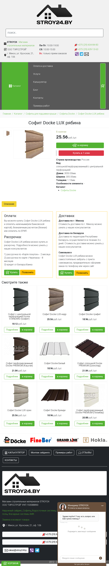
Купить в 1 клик (81, 153)
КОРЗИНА (12, 563)
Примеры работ (41, 105)
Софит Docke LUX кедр (54, 314)
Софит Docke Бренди (54, 410)
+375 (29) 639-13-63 (87, 49)
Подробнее (12, 329)
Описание (9, 204)
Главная (7, 113)
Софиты (27, 510)
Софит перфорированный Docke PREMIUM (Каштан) (19, 364)
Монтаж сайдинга (40, 452)
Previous (3, 439)
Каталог (18, 113)
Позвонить (27, 272)
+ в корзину (80, 145)
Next (105, 439)
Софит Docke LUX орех (19, 410)
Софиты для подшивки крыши (41, 113)
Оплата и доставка (43, 66)
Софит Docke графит (90, 314)
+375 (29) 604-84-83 (87, 44)
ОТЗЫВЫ (86, 452)
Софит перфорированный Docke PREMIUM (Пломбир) (90, 411)
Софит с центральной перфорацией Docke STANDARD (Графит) (19, 316)
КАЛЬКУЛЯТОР (16, 452)
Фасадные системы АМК (21, 514)
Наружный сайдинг (12, 510)
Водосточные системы (44, 510)
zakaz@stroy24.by (17, 550)
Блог (35, 90)
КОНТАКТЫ (11, 460)
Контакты (38, 97)
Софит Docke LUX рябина (91, 113)
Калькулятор (40, 82)
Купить (14, 272)
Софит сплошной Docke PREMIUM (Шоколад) (89, 364)
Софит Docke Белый (54, 363)
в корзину (27, 329)
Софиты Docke (67, 113)
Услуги (36, 74)
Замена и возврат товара (15, 519)
